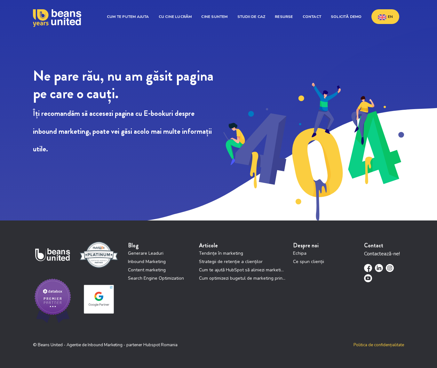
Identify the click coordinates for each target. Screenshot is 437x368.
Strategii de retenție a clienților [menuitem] (231, 262)
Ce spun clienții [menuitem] (308, 262)
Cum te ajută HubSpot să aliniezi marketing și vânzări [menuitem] (242, 270)
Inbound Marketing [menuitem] (147, 262)
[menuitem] (385, 16)
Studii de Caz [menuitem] (251, 16)
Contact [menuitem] (312, 16)
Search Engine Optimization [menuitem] (156, 278)
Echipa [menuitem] (299, 253)
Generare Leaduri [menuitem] (145, 253)
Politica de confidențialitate (379, 345)
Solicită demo (346, 16)
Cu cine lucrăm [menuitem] (175, 16)
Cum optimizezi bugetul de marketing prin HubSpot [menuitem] (242, 278)
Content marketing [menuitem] (147, 270)
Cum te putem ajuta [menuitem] (128, 16)
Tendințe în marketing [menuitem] (221, 253)
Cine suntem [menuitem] (214, 16)
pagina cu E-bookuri (144, 113)
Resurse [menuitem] (284, 16)
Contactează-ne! (382, 253)
